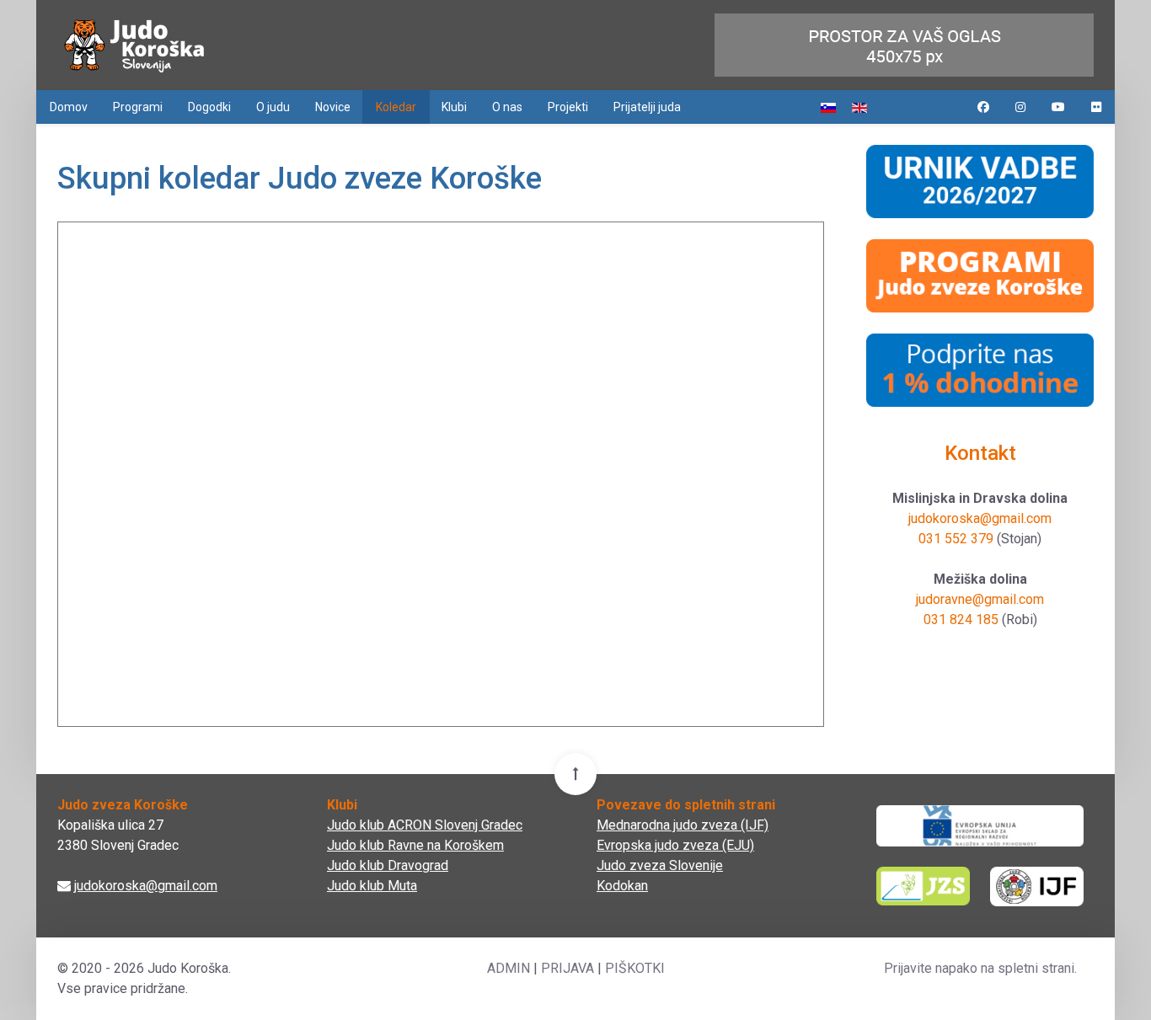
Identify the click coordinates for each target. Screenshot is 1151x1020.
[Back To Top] (575, 774)
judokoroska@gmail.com (980, 518)
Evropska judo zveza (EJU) (675, 845)
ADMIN (508, 968)
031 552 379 (955, 539)
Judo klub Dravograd (387, 865)
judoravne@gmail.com (980, 599)
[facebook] (983, 107)
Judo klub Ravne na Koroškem (415, 845)
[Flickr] (1096, 107)
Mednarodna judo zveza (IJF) (682, 825)
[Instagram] (1020, 107)
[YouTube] (1058, 107)
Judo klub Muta (372, 886)
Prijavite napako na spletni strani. (980, 968)
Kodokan (622, 886)
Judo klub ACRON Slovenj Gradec (424, 825)
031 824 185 (960, 619)
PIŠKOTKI (635, 968)
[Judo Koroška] (134, 45)
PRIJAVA (567, 968)
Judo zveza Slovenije (660, 865)
